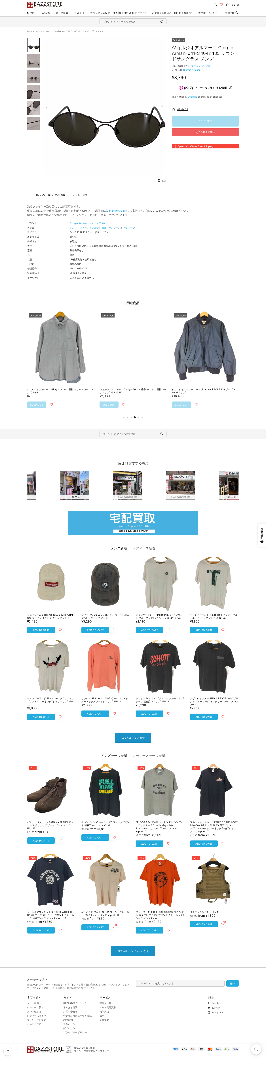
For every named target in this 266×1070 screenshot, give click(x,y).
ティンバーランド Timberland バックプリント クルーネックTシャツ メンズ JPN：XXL (159, 616)
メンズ (73, 227)
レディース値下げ (36, 1015)
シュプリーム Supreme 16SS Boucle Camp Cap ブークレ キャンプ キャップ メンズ (50, 616)
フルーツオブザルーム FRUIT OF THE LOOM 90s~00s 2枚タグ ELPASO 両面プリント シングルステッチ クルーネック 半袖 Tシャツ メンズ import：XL (214, 827)
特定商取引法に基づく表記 (77, 1015)
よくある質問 (70, 1007)
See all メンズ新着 (133, 737)
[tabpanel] (60, 363)
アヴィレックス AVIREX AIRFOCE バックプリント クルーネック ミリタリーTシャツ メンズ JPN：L (214, 701)
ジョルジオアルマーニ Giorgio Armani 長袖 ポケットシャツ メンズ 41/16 (60, 391)
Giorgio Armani (191, 69)
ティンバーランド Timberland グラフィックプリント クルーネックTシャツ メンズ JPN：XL (51, 701)
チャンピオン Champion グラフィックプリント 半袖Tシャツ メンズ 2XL (105, 824)
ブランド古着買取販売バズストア (45, 5)
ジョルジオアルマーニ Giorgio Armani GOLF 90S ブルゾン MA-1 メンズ (203, 391)
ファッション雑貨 (200, 65)
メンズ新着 (119, 548)
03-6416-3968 (116, 210)
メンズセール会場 (114, 756)
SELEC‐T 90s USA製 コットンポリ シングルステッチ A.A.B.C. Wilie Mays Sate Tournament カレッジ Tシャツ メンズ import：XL (159, 827)
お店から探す (34, 1024)
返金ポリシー (70, 1024)
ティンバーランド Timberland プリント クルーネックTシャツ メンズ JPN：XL (214, 616)
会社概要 (104, 1019)
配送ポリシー (70, 1028)
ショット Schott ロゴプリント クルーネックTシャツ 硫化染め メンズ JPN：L (160, 700)
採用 (102, 1015)
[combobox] (133, 21)
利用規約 (68, 1019)
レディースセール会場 (148, 756)
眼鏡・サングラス (111, 227)
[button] (256, 1049)
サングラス (129, 227)
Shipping (192, 96)
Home (29, 31)
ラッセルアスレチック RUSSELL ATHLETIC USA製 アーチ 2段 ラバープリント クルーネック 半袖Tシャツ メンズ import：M (50, 915)
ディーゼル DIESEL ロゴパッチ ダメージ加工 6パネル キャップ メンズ (105, 616)
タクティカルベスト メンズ (204, 912)
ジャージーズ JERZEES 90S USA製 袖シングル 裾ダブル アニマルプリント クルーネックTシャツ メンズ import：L (160, 915)
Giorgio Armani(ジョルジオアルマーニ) (91, 223)
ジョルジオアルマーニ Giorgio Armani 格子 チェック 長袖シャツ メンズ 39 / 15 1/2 (133, 391)
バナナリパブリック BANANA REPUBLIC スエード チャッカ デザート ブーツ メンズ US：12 (50, 825)
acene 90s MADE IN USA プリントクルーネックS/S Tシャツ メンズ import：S (105, 913)
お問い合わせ (70, 1011)
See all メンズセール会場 (133, 951)
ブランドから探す (36, 1019)
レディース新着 (143, 548)
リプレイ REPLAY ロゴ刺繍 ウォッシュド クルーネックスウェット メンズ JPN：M (104, 700)
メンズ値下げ (34, 1011)
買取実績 (104, 1011)
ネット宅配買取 (108, 1007)
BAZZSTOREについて (74, 1003)
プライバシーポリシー (75, 1032)
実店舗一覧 (105, 1003)
